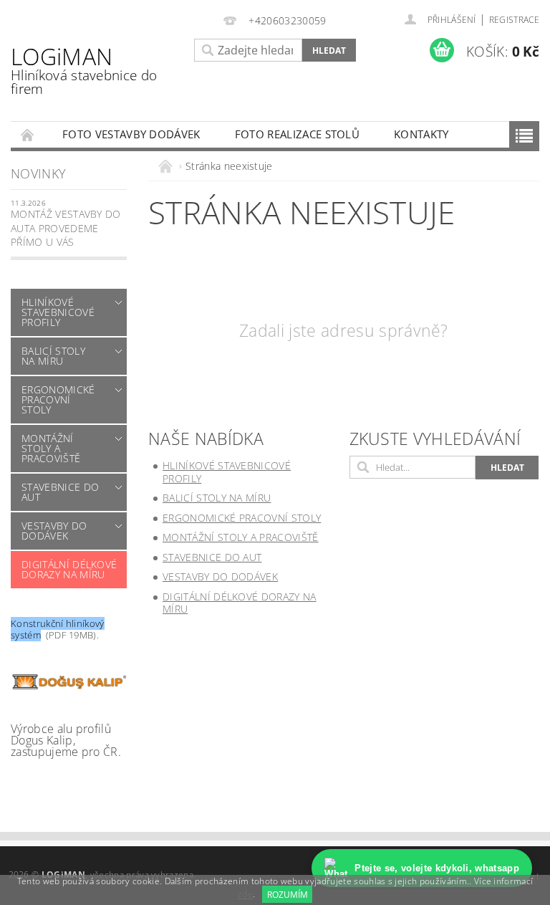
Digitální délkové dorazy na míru (69, 569)
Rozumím (287, 895)
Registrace (514, 20)
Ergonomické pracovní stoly (58, 399)
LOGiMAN (84, 69)
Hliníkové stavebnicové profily (58, 312)
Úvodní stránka (28, 134)
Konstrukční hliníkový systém (58, 629)
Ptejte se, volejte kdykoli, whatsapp (436, 868)
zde (245, 895)
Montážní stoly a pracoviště (50, 448)
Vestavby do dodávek (54, 530)
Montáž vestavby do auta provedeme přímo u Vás (66, 228)
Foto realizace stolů (297, 134)
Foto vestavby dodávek (131, 134)
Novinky (38, 173)
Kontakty (421, 134)
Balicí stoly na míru (53, 356)
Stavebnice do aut (60, 492)
